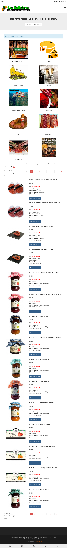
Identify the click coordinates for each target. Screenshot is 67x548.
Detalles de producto (35, 198)
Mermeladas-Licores (18, 110)
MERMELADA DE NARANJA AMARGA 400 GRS (43, 468)
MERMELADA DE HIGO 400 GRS (38, 316)
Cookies (54, 537)
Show (5, 173)
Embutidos (18, 159)
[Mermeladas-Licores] (18, 97)
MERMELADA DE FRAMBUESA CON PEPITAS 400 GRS (45, 294)
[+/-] (37, 164)
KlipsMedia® (31, 541)
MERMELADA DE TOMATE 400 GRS (39, 424)
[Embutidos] (18, 147)
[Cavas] (48, 74)
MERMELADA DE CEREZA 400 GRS (39, 490)
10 (56, 171)
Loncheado (48, 135)
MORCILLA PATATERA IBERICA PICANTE (41, 249)
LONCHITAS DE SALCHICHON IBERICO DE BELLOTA (45, 203)
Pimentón (49, 110)
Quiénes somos (15, 537)
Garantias (36, 537)
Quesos (49, 61)
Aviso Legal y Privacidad (45, 537)
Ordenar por (17, 164)
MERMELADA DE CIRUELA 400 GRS (39, 359)
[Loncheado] (48, 120)
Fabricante (42, 164)
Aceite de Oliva (18, 86)
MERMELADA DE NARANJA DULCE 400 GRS (42, 446)
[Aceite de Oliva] (18, 72)
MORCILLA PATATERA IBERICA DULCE (41, 226)
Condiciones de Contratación (26, 537)
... (42, 171)
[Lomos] (18, 121)
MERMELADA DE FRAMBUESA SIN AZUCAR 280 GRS (45, 338)
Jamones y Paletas (18, 61)
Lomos (18, 135)
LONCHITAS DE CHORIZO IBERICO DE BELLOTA (44, 180)
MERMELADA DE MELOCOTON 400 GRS (41, 403)
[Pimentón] (49, 98)
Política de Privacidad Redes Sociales (33, 539)
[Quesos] (48, 49)
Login (2, 1)
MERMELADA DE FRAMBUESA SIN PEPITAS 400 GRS (45, 273)
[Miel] (48, 147)
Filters (8, 164)
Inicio (33, 24)
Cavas (49, 86)
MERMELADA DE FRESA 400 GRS (39, 381)
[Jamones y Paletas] (18, 49)
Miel (48, 159)
